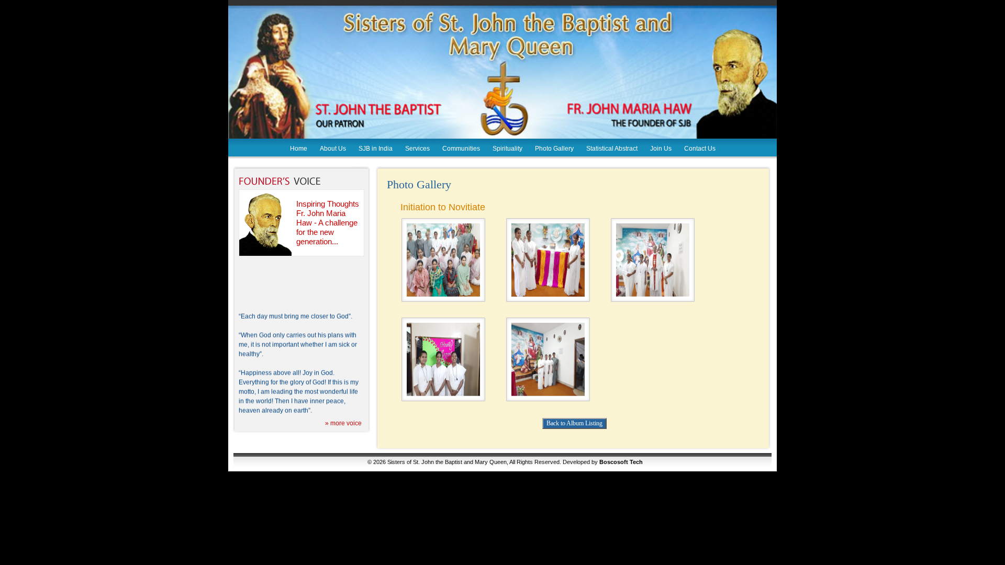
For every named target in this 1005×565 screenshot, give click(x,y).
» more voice (343, 423)
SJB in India (376, 148)
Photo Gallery (554, 148)
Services (417, 148)
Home (298, 148)
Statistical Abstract (612, 148)
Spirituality (507, 148)
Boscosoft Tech (621, 462)
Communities (461, 148)
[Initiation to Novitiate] (443, 294)
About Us (333, 148)
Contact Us (700, 148)
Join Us (661, 148)
